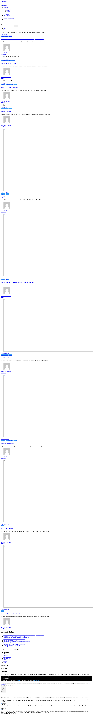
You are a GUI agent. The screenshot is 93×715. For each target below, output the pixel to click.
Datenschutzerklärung (8, 18)
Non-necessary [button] (4, 708)
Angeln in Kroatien (5, 357)
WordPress (18, 680)
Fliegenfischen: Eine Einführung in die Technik (14, 636)
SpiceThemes (37, 680)
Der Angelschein (7, 643)
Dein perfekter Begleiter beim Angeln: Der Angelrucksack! (17, 641)
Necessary (4, 703)
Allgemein (3, 84)
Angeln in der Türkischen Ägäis (8, 63)
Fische (4, 662)
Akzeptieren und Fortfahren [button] (81, 683)
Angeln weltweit (7, 9)
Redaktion (3, 542)
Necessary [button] (3, 701)
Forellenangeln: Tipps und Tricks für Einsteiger (14, 639)
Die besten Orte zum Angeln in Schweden (11, 613)
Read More (3, 54)
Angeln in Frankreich (6, 197)
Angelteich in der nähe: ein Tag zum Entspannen (14, 644)
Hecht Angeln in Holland (7, 528)
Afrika (7, 14)
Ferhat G (3, 52)
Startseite (5, 7)
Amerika (8, 11)
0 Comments (8, 52)
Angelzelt (5, 646)
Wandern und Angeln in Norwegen (9, 87)
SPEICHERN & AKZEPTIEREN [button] (8, 713)
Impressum (6, 16)
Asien (7, 12)
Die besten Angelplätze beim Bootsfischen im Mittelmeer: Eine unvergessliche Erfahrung (22, 39)
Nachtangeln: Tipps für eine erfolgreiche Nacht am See (16, 637)
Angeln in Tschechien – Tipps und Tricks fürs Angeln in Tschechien (17, 282)
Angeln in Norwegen (6, 111)
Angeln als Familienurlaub (7, 443)
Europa (8, 10)
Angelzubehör (6, 15)
